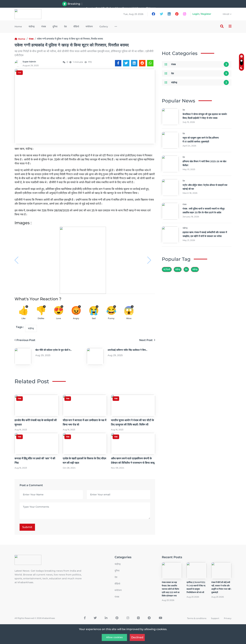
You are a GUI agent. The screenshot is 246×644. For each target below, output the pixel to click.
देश (65, 26)
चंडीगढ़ (32, 26)
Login (195, 13)
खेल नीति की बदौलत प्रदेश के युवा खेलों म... (53, 349)
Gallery (103, 26)
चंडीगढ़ (194, 269)
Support (215, 618)
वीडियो (76, 26)
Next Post (146, 340)
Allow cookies (114, 637)
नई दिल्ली (166, 269)
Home (18, 26)
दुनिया (55, 26)
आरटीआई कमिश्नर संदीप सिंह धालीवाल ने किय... (127, 349)
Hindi (226, 14)
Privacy (227, 618)
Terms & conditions (196, 618)
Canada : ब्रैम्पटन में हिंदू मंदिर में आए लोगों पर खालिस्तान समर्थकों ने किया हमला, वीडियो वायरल (121, 4)
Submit (27, 527)
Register (206, 13)
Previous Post (25, 340)
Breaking (74, 3)
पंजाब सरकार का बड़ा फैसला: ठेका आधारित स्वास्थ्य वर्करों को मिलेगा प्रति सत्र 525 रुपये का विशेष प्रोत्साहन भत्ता (171, 589)
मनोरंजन (89, 26)
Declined (137, 637)
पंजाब (43, 26)
